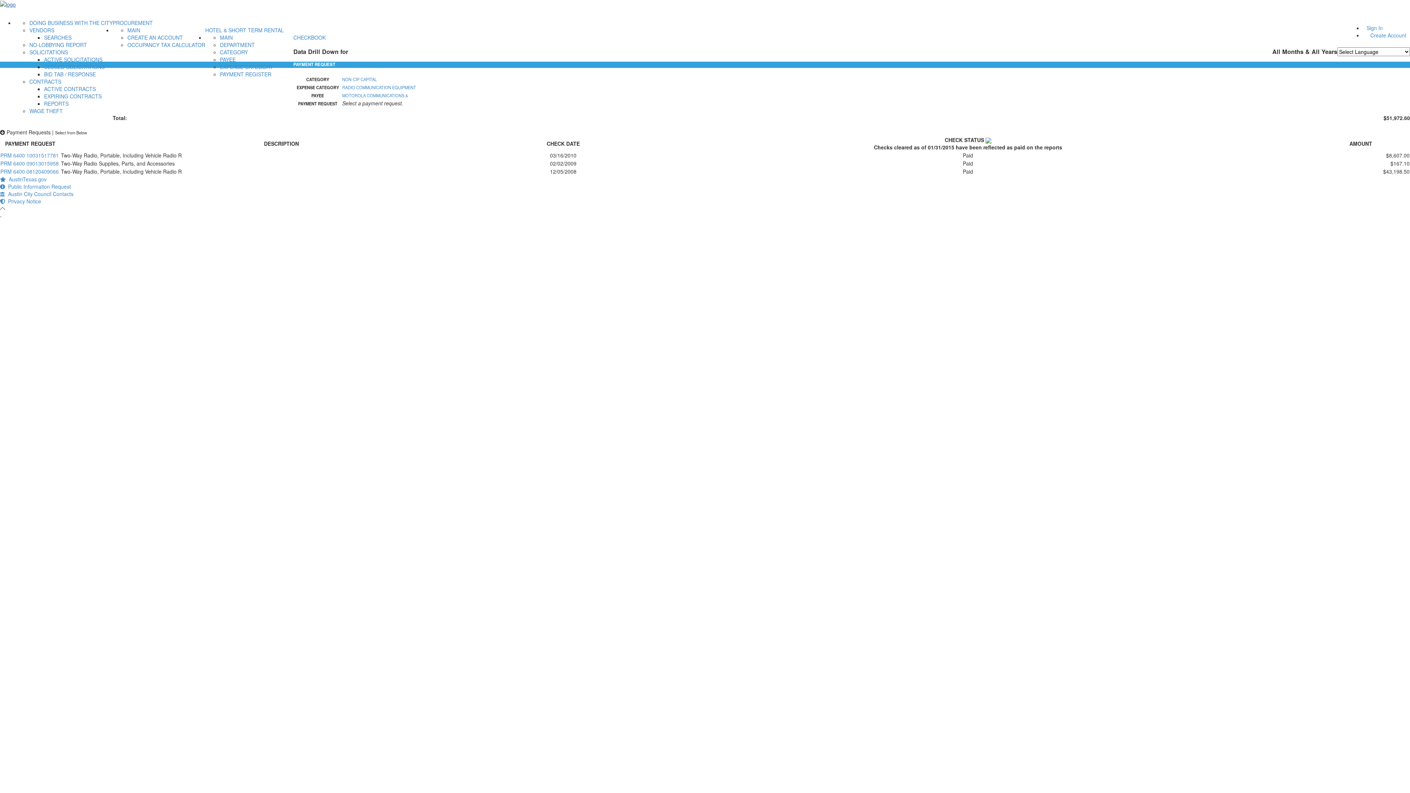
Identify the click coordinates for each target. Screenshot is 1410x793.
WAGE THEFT (46, 111)
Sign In (1375, 28)
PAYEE (228, 59)
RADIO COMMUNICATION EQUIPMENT (379, 87)
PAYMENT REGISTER (245, 74)
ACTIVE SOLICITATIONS (73, 59)
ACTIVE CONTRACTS (70, 89)
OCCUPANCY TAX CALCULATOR (166, 44)
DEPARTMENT (237, 44)
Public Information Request (38, 186)
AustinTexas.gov (26, 179)
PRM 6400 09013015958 (29, 163)
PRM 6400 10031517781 (29, 155)
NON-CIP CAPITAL (359, 79)
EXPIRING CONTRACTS (73, 96)
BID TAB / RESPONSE (70, 74)
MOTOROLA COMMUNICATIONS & (375, 95)
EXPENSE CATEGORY (246, 66)
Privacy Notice (23, 201)
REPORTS (56, 103)
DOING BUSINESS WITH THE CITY (71, 22)
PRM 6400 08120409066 (29, 171)
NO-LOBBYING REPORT (58, 44)
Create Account (1388, 35)
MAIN (133, 30)
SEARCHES (58, 37)
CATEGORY (234, 52)
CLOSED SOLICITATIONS (74, 66)
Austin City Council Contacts (39, 194)
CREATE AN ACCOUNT (155, 37)
